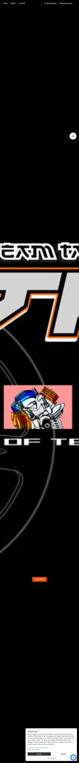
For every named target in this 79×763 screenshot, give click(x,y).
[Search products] (73, 136)
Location (22, 3)
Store (5, 3)
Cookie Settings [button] (51, 758)
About (13, 3)
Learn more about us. (34, 750)
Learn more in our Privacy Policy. (38, 748)
